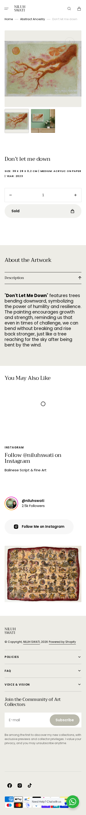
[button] (6, 9)
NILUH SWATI (31, 642)
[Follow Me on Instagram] (11, 503)
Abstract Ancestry (32, 19)
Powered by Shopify (62, 642)
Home (9, 19)
